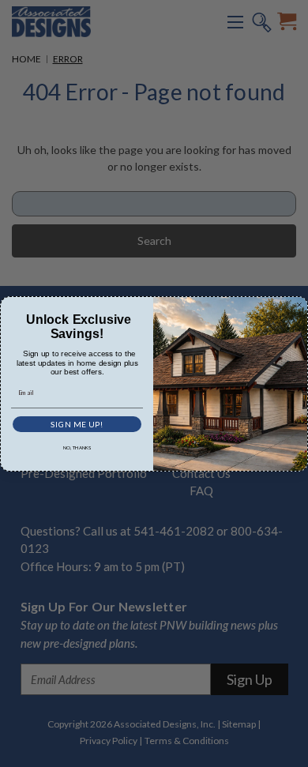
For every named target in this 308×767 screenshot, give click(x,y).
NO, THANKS (77, 447)
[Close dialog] (299, 305)
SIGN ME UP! (77, 423)
